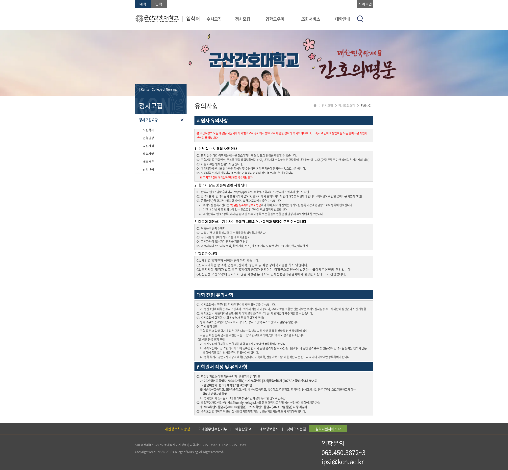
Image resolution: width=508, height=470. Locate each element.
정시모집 (242, 19)
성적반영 (148, 169)
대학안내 (342, 19)
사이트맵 (365, 4)
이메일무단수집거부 (212, 428)
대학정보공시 (269, 428)
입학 (158, 4)
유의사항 (148, 154)
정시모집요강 (148, 119)
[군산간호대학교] (167, 21)
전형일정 (148, 138)
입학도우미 (275, 19)
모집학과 (148, 130)
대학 (143, 4)
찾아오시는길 (296, 428)
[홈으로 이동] (315, 105)
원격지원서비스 (326, 428)
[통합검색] (360, 21)
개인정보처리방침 (177, 428)
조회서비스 (310, 19)
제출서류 (148, 162)
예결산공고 (243, 428)
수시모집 (214, 19)
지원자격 (148, 146)
